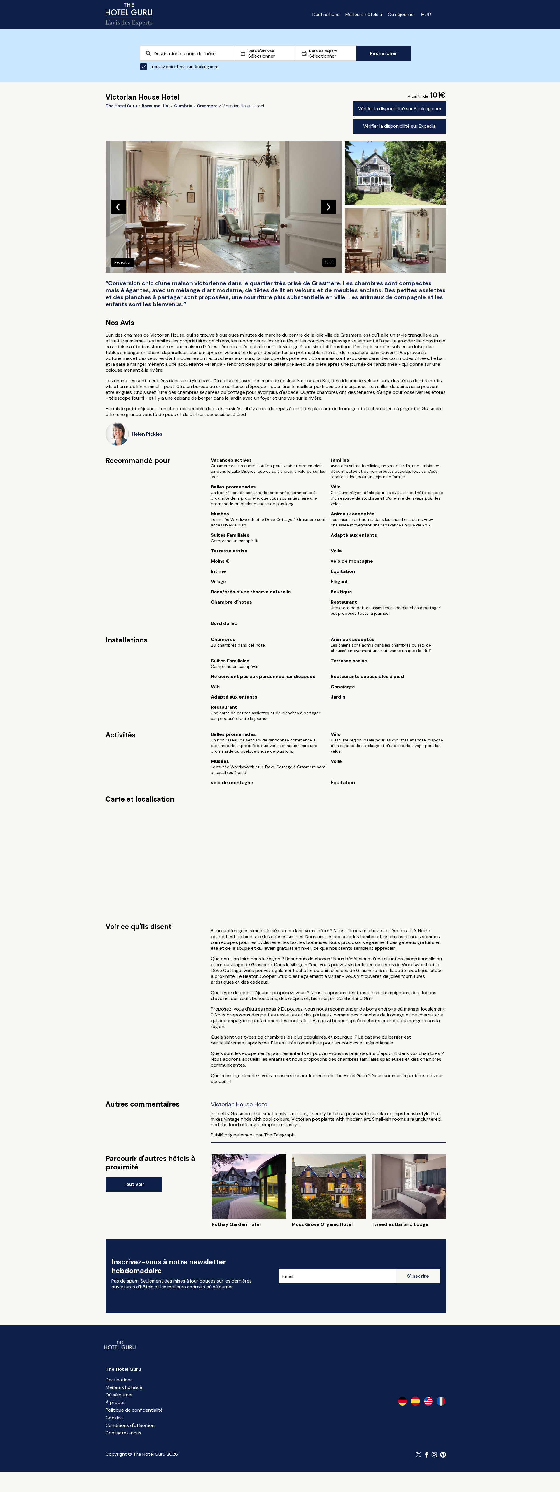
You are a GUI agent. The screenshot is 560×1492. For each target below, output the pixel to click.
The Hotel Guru (123, 1369)
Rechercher (383, 53)
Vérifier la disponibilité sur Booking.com (399, 108)
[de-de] (402, 1401)
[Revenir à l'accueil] (129, 14)
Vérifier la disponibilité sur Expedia (399, 126)
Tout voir (133, 1184)
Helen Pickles (147, 434)
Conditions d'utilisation (130, 1425)
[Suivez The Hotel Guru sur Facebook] (426, 1455)
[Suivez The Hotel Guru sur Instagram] (434, 1455)
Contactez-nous (123, 1433)
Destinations (326, 14)
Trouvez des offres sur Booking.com (184, 66)
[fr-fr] (441, 1401)
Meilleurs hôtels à (363, 14)
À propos (116, 1402)
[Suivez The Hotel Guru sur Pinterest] (443, 1455)
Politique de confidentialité (134, 1410)
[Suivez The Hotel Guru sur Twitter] (419, 1455)
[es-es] (415, 1401)
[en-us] (428, 1401)
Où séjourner (401, 14)
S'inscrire (418, 1276)
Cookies (114, 1418)
